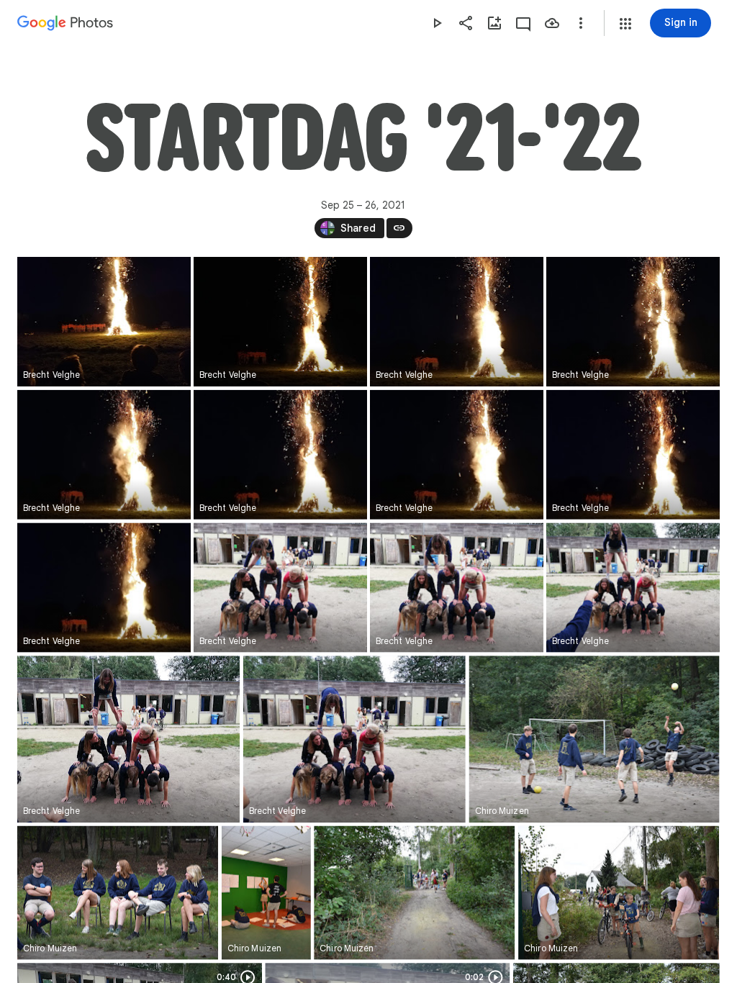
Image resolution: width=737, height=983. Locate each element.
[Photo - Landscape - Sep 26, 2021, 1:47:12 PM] (414, 893)
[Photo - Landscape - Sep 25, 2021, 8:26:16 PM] (456, 321)
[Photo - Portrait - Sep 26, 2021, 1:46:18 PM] (266, 893)
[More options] (580, 23)
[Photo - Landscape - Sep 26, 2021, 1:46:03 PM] (117, 893)
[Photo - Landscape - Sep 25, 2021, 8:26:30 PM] (104, 588)
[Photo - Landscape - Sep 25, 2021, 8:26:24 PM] (456, 455)
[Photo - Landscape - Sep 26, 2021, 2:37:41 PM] (280, 588)
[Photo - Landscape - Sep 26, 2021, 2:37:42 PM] (456, 588)
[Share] (465, 23)
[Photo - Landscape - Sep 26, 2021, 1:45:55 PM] (594, 739)
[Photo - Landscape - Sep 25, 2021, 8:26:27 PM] (633, 455)
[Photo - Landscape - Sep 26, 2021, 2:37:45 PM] (633, 588)
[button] (625, 23)
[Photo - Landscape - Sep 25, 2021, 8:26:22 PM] (280, 455)
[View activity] (523, 23)
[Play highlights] (437, 23)
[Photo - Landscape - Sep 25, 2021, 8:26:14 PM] (280, 321)
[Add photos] (494, 23)
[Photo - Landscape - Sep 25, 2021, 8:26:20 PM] (104, 455)
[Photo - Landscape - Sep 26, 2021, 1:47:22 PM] (618, 893)
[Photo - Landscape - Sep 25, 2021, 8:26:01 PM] (104, 321)
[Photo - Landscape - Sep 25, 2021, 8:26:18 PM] (633, 321)
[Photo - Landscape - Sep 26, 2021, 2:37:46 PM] (128, 739)
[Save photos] (552, 23)
